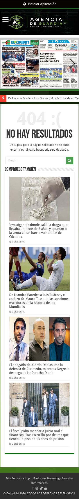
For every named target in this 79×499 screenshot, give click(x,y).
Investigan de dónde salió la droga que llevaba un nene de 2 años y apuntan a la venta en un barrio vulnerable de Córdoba (38, 231)
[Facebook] (33, 488)
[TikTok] (41, 488)
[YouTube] (45, 488)
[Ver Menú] (5, 20)
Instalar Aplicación (41, 4)
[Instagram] (37, 488)
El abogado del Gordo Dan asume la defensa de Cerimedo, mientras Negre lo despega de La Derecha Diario (39, 369)
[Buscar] (69, 160)
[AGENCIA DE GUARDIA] (39, 22)
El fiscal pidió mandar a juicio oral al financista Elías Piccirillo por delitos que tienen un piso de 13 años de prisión (39, 435)
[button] (73, 63)
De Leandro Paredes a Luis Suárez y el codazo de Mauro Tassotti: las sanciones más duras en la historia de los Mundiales (39, 301)
